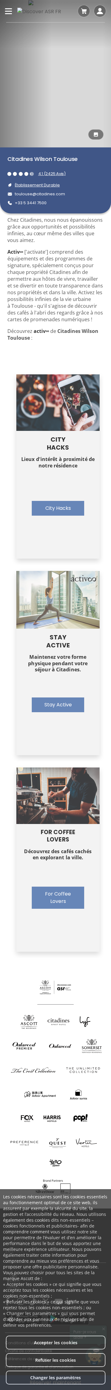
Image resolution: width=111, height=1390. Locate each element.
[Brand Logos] (29, 1021)
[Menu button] (8, 11)
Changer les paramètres (55, 1377)
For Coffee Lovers (58, 897)
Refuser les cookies (55, 1360)
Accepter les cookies (55, 1342)
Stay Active (58, 704)
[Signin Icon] (100, 11)
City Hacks (58, 508)
